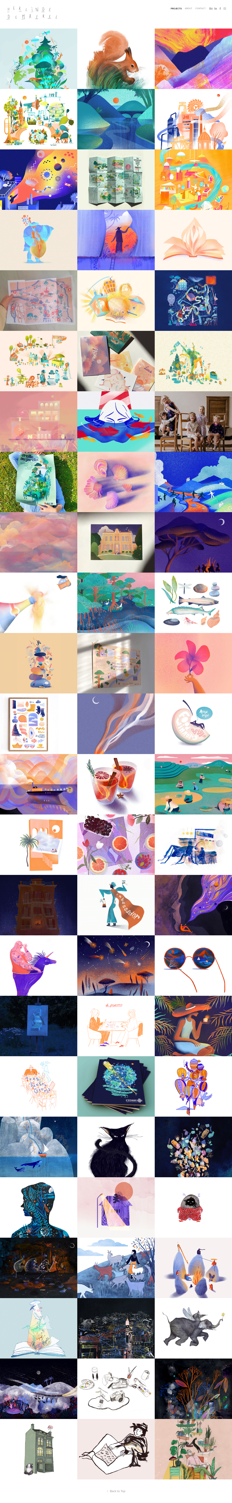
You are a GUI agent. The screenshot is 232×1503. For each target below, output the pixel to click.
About (188, 8)
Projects (176, 8)
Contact (200, 8)
